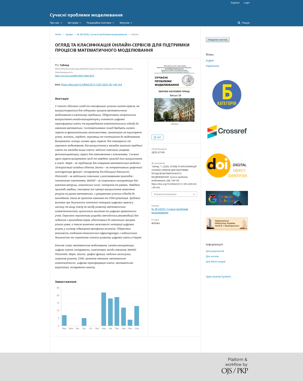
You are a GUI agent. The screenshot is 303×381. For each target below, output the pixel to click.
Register (235, 2)
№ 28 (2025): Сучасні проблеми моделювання (102, 34)
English (210, 60)
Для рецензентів (215, 251)
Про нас (55, 22)
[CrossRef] (227, 139)
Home (58, 34)
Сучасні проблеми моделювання (86, 15)
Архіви (69, 34)
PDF (158, 137)
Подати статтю (217, 39)
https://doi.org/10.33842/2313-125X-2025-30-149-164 (91, 84)
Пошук (245, 22)
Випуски (125, 22)
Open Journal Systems (218, 276)
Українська (212, 65)
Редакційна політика (99, 22)
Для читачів (212, 256)
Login (247, 2)
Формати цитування (165, 194)
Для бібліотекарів (215, 261)
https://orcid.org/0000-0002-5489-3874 (74, 75)
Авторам (73, 22)
